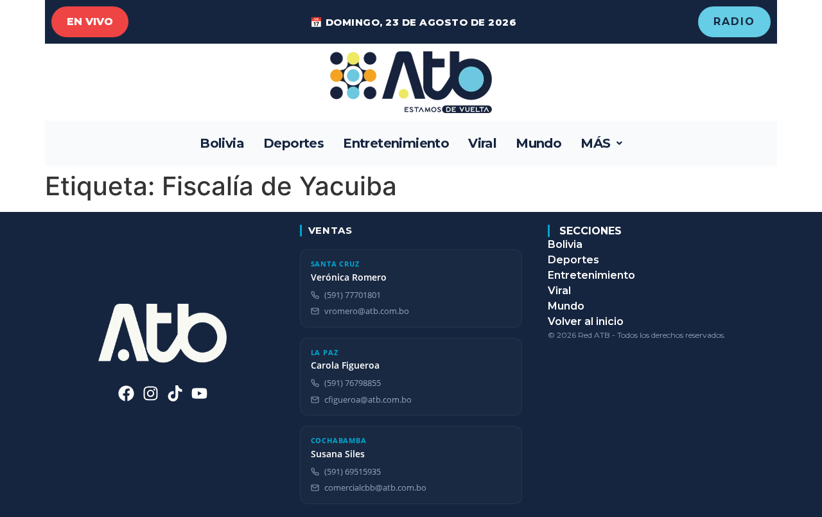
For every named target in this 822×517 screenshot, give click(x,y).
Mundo (538, 143)
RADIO (734, 21)
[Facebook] (126, 393)
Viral (482, 143)
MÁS (595, 143)
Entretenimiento (396, 143)
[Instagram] (150, 393)
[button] (601, 143)
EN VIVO (90, 21)
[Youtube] (199, 393)
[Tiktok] (175, 393)
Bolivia (222, 143)
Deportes (293, 143)
